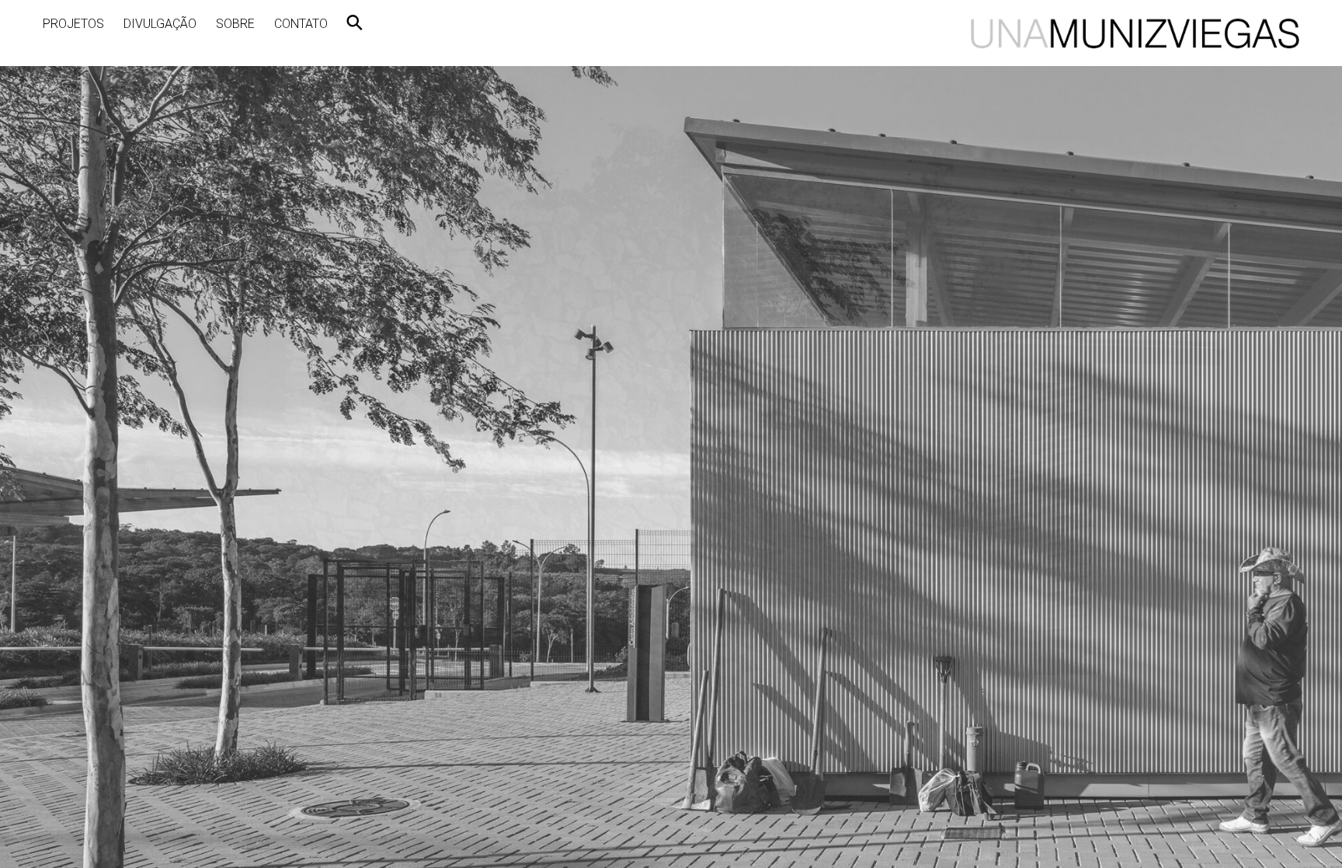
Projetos (73, 23)
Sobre (235, 23)
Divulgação (159, 23)
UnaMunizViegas (1135, 33)
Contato (301, 23)
